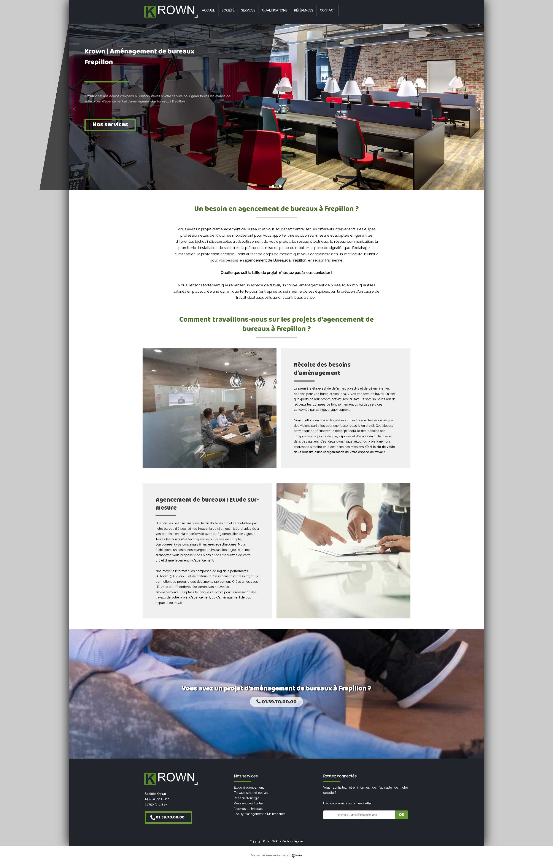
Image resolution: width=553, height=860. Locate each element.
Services (248, 10)
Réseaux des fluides (249, 803)
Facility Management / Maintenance (260, 814)
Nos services (110, 124)
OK (401, 815)
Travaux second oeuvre (251, 792)
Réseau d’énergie (246, 798)
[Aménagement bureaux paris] (171, 17)
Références (303, 10)
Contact (327, 10)
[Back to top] (544, 847)
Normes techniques (248, 808)
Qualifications (275, 10)
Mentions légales (292, 841)
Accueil (208, 10)
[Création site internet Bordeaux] (296, 855)
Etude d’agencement (249, 787)
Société (228, 10)
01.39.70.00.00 (279, 702)
